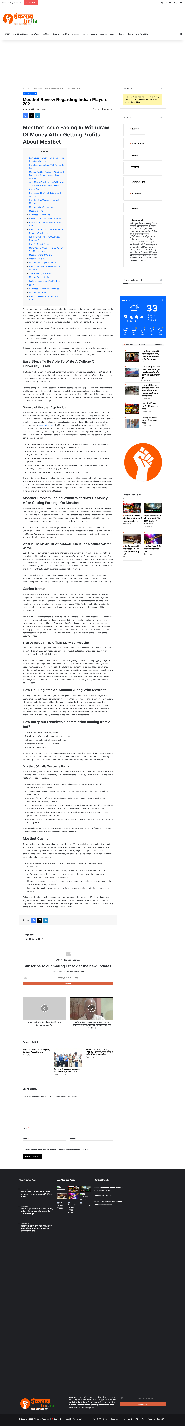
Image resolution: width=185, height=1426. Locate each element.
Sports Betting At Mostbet (40, 273)
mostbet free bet (46, 425)
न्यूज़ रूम (134, 155)
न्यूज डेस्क (27, 109)
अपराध (93, 34)
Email (26, 1139)
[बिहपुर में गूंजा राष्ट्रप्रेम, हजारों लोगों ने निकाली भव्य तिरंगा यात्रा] (85, 1197)
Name (26, 1128)
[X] (32, 939)
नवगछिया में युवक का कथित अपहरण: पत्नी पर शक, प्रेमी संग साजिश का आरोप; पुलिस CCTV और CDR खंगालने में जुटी (151, 372)
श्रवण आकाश (136, 193)
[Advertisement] (92, 61)
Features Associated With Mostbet (44, 281)
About (118, 1419)
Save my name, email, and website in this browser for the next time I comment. (56, 1149)
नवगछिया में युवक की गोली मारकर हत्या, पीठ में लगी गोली (152, 549)
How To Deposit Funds (39, 244)
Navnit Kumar (137, 143)
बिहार (120, 34)
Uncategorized (36, 88)
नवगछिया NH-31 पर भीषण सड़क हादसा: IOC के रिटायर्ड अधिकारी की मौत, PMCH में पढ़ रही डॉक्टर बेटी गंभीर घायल (150, 390)
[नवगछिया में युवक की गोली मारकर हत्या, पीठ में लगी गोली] (153, 537)
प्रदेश (112, 34)
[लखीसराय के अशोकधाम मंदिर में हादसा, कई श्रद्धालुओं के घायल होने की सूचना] (132, 507)
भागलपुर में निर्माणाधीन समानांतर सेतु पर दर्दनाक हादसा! (149, 420)
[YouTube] (143, 132)
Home (7, 34)
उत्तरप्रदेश (103, 34)
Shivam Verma (138, 182)
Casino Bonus (35, 189)
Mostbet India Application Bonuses (44, 262)
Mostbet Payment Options (40, 255)
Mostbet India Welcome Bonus (42, 207)
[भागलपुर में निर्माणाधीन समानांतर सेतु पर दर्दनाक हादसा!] (132, 422)
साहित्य (129, 34)
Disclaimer (151, 1419)
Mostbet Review (36, 259)
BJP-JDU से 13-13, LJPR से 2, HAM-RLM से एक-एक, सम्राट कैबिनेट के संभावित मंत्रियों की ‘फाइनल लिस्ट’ (99, 1051)
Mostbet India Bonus (38, 292)
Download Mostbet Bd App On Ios (44, 289)
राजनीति (45, 34)
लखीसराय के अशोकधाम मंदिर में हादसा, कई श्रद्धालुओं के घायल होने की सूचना (132, 518)
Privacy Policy (141, 1419)
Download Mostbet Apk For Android (45, 218)
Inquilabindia (20, 34)
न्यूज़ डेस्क (135, 167)
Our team (126, 1419)
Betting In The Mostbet (39, 233)
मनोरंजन (75, 34)
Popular (129, 345)
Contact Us (142, 34)
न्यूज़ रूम (134, 208)
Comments (157, 345)
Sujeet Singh (137, 220)
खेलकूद (54, 34)
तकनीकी (64, 34)
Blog (132, 1419)
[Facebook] (134, 132)
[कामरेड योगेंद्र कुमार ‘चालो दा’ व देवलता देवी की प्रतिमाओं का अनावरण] (85, 1205)
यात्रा (84, 34)
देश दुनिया (34, 34)
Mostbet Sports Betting (39, 277)
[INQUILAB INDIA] (20, 19)
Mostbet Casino (36, 211)
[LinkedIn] (140, 132)
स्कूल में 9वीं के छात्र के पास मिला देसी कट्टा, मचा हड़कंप (150, 406)
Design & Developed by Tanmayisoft (68, 1419)
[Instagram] (146, 132)
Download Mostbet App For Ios (43, 215)
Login (31, 285)
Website (73, 1139)
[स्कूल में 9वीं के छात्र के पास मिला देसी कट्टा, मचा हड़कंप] (132, 408)
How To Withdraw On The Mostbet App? (47, 229)
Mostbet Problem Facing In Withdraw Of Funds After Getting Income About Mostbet (47, 175)
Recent (142, 345)
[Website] (131, 132)
